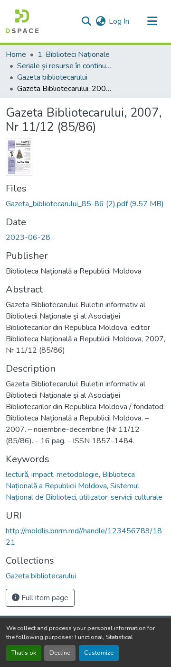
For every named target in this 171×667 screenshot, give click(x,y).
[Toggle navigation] (152, 21)
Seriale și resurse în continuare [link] (64, 66)
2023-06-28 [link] (28, 237)
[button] (22, 21)
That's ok (23, 653)
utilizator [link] (93, 497)
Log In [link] (119, 21)
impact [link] (42, 474)
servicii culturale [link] (136, 497)
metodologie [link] (78, 474)
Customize (99, 653)
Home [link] (16, 54)
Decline (59, 653)
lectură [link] (17, 474)
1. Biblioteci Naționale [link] (74, 54)
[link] (85, 204)
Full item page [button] (43, 598)
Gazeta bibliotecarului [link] (52, 77)
